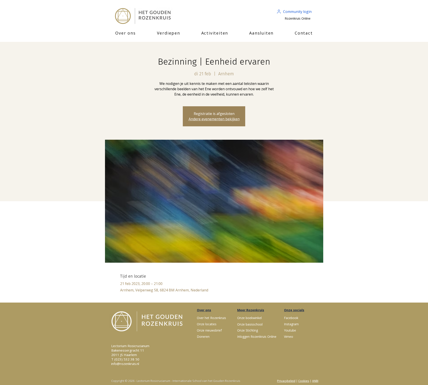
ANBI (315, 381)
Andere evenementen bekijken (214, 119)
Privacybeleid (286, 381)
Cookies (303, 381)
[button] (125, 33)
